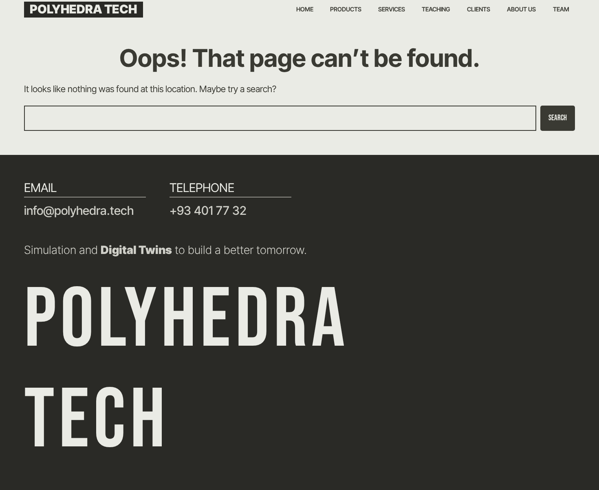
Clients (478, 9)
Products (345, 9)
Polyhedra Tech (83, 9)
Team (561, 9)
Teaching (436, 9)
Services (391, 9)
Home (304, 9)
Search (557, 118)
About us (521, 9)
